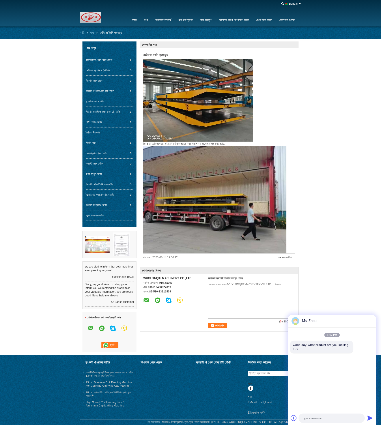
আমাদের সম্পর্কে (163, 20)
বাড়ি (134, 20)
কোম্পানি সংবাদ (287, 20)
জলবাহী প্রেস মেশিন (94, 163)
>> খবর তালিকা (285, 257)
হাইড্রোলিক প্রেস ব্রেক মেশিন (99, 60)
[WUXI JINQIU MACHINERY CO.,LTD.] (103, 17)
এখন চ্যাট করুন (264, 20)
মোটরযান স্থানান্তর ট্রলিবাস (98, 70)
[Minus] (370, 321)
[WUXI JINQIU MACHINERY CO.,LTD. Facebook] (250, 388)
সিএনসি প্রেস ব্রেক (94, 80)
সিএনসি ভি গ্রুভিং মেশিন (96, 205)
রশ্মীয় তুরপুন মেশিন (94, 174)
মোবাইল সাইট (258, 412)
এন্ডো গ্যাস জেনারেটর (95, 215)
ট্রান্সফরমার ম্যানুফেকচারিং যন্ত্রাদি (100, 194)
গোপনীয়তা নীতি (153, 422)
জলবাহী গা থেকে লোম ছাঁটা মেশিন (100, 91)
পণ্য (146, 20)
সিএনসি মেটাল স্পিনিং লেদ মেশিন (99, 184)
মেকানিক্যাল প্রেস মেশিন (96, 153)
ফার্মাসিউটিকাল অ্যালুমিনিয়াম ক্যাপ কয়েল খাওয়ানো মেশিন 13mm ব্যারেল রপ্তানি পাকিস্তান (109, 374)
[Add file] (294, 418)
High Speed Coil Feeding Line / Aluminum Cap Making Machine (105, 404)
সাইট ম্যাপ (266, 402)
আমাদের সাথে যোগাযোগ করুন (234, 20)
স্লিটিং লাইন (91, 142)
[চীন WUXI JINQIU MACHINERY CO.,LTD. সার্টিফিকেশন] (97, 244)
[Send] (370, 418)
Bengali (293, 3)
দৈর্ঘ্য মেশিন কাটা (93, 132)
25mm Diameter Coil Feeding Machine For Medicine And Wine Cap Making (109, 384)
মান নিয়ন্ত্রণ (206, 20)
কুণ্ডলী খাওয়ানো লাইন (95, 101)
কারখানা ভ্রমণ (186, 20)
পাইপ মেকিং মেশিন (94, 122)
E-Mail (252, 402)
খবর (92, 32)
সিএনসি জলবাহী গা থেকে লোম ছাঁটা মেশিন (103, 111)
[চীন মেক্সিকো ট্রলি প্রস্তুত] (198, 100)
